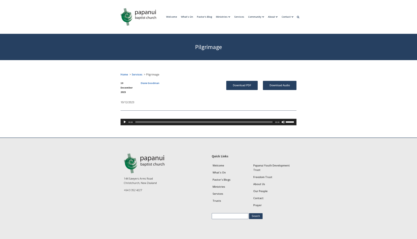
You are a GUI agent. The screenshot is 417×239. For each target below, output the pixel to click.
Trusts (217, 201)
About (271, 16)
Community (254, 16)
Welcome (171, 16)
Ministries (222, 16)
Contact (286, 16)
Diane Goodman (150, 83)
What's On (187, 16)
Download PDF (242, 85)
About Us (259, 184)
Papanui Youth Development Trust (271, 168)
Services (239, 16)
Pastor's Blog (204, 16)
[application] (208, 122)
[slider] (290, 122)
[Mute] (283, 122)
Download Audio (279, 85)
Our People (260, 191)
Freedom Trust (262, 177)
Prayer (257, 205)
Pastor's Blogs (221, 179)
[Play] (124, 122)
